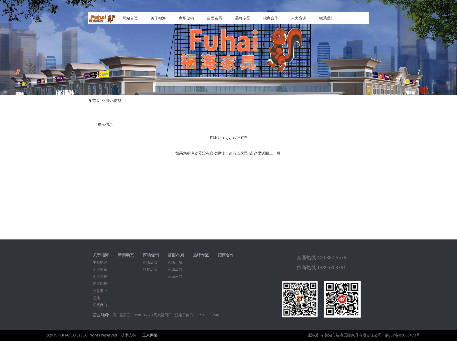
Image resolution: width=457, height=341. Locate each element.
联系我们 (326, 18)
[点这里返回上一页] (265, 153)
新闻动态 (126, 255)
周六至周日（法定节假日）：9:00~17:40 (186, 314)
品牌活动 (150, 269)
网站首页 (130, 18)
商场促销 (186, 18)
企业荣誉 (100, 276)
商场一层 (175, 262)
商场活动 (150, 262)
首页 (96, 100)
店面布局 (214, 18)
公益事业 (100, 290)
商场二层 (175, 269)
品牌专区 (242, 18)
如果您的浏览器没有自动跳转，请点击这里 (211, 153)
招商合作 (270, 18)
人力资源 (298, 18)
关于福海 (158, 18)
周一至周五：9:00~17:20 (132, 314)
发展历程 (100, 283)
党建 (96, 297)
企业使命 (100, 269)
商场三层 (175, 276)
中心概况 (100, 262)
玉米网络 (150, 335)
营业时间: (101, 314)
